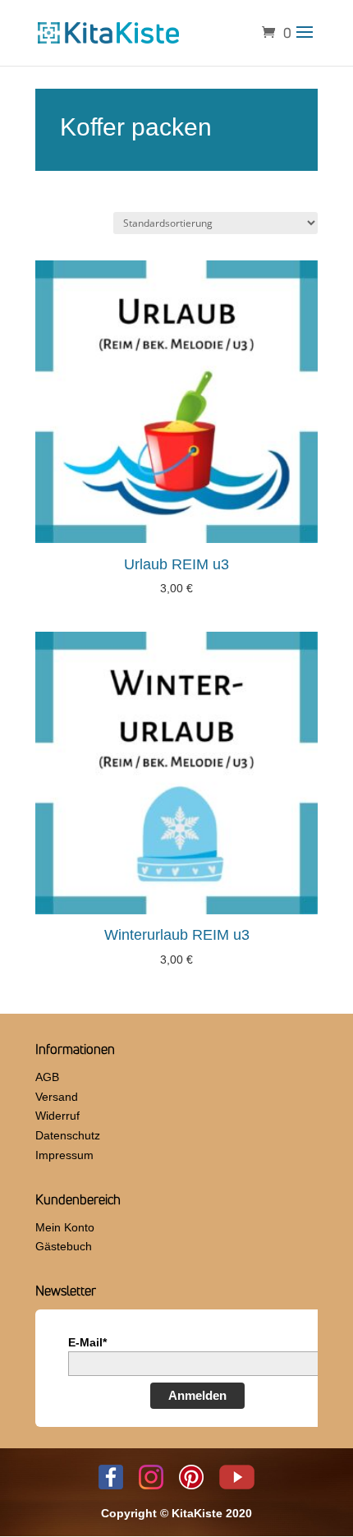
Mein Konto (64, 1227)
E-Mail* (87, 1342)
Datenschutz (67, 1135)
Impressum (64, 1155)
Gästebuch (63, 1246)
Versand (56, 1096)
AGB (47, 1077)
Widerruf (57, 1115)
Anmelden (197, 1395)
